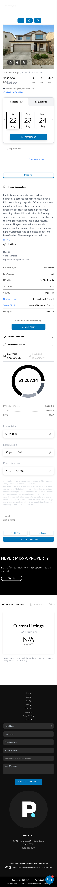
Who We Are (28, 716)
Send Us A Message (28, 782)
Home (28, 693)
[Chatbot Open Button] (49, 879)
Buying (28, 701)
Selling (28, 704)
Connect (28, 720)
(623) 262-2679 (28, 848)
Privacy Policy (12, 884)
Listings (29, 697)
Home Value (28, 712)
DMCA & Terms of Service (31, 884)
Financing (28, 708)
